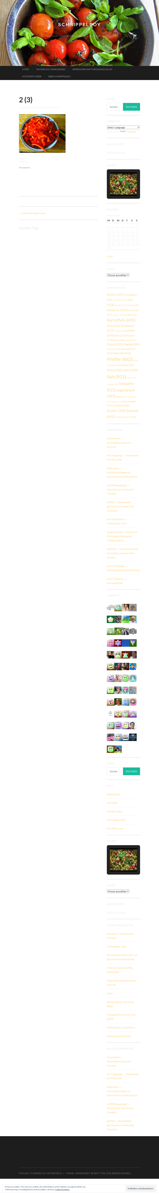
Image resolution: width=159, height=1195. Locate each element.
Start (26, 69)
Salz (116, 376)
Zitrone (117, 402)
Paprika (131, 344)
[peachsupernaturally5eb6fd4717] (118, 642)
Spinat (131, 378)
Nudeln (118, 340)
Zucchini (121, 405)
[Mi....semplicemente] (133, 654)
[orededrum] (110, 607)
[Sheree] (125, 630)
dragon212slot (115, 531)
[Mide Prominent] (118, 666)
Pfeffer (120, 359)
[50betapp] (125, 677)
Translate (131, 131)
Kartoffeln (121, 320)
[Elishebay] (118, 689)
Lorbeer (121, 331)
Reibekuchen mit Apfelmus (121, 1027)
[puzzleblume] (133, 689)
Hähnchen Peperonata (32, 213)
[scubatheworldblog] (110, 713)
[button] (116, 187)
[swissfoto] (118, 619)
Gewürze (117, 310)
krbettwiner (113, 438)
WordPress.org (115, 828)
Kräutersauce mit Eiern (119, 1035)
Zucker (116, 411)
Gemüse (132, 305)
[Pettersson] (133, 666)
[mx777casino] (110, 725)
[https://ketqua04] (118, 725)
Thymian (112, 384)
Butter (115, 294)
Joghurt (117, 315)
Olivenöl (130, 340)
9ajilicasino (113, 468)
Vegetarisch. (123, 396)
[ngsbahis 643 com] (110, 630)
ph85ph (111, 502)
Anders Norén (121, 1173)
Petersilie (122, 353)
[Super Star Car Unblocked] (125, 713)
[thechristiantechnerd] (125, 607)
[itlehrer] (125, 666)
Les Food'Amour (115, 519)
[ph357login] (118, 654)
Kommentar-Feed (116, 819)
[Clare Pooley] (118, 630)
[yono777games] (133, 701)
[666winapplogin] (125, 725)
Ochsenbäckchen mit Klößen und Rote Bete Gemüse (122, 553)
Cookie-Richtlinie (62, 1189)
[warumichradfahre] (118, 748)
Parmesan (113, 349)
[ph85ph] (133, 642)
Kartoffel (130, 315)
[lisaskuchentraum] (118, 677)
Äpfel (110, 993)
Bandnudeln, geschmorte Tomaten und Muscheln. (120, 506)
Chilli (116, 300)
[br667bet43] (110, 748)
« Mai (110, 256)
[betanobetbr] (125, 701)
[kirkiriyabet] (125, 689)
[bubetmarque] (110, 701)
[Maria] (125, 654)
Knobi (113, 325)
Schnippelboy (79, 24)
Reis (129, 365)
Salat (130, 370)
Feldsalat (120, 305)
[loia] (110, 654)
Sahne (114, 370)
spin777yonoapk (116, 565)
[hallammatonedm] (110, 677)
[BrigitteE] (133, 607)
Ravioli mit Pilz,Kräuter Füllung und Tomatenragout (122, 536)
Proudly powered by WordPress (40, 1173)
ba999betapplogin (117, 485)
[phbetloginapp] (110, 689)
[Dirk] (133, 630)
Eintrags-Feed (114, 811)
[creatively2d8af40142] (118, 713)
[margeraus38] (110, 619)
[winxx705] (133, 677)
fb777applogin (115, 455)
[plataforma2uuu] (125, 736)
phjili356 (111, 548)
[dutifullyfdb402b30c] (110, 642)
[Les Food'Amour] (110, 736)
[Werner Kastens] (133, 619)
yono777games (115, 578)
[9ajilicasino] (118, 607)
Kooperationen (31, 76)
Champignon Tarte (117, 523)
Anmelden (112, 802)
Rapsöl (117, 365)
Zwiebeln (121, 417)
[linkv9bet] (110, 666)
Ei (124, 300)
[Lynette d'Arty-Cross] (125, 642)
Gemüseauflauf (115, 582)
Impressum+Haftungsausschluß (92, 69)
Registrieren (113, 794)
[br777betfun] (118, 736)
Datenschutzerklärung (51, 69)
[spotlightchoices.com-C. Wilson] (125, 619)
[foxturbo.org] (133, 736)
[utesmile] (118, 701)
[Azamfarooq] (133, 725)
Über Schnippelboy (59, 76)
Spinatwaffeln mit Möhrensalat (123, 570)
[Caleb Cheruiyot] (133, 713)
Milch (120, 335)
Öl (132, 417)
